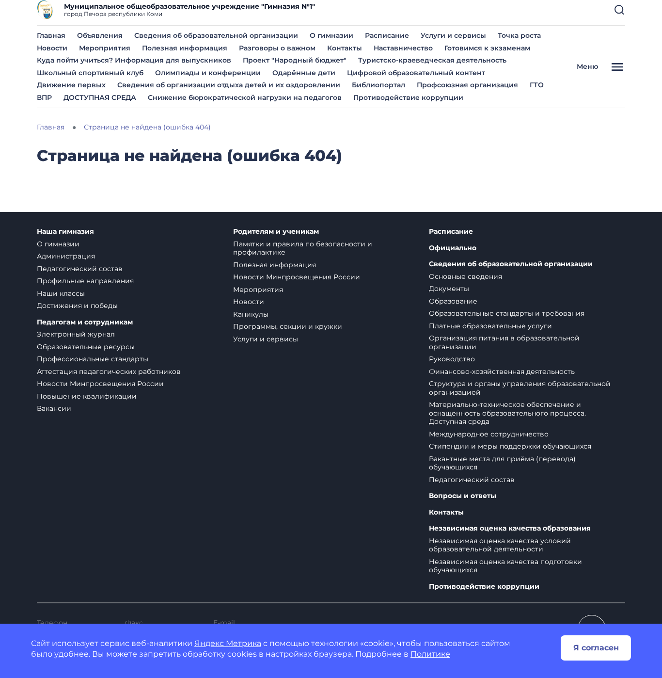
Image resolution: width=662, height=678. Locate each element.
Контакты (344, 48)
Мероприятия (104, 48)
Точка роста (519, 35)
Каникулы (250, 314)
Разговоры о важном (277, 48)
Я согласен (596, 647)
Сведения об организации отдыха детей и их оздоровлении (228, 85)
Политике (430, 654)
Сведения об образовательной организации (216, 35)
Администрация (66, 256)
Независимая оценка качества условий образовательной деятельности (500, 545)
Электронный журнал (76, 334)
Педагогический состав (80, 268)
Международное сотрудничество (489, 434)
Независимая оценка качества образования (510, 528)
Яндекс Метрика (227, 643)
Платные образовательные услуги (490, 326)
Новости (52, 48)
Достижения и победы (77, 305)
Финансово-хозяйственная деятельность (502, 371)
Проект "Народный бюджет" (295, 60)
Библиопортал (378, 85)
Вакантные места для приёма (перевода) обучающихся (502, 463)
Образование (453, 301)
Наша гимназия (65, 231)
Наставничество (403, 48)
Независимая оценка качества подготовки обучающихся (505, 566)
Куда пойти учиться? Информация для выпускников (134, 60)
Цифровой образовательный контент (416, 72)
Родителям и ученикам (276, 231)
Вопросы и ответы (462, 496)
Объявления (100, 35)
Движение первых (71, 85)
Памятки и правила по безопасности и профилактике (302, 248)
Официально (452, 248)
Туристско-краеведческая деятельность (432, 60)
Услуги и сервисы (453, 35)
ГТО (537, 85)
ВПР (44, 97)
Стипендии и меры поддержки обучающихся (510, 446)
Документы (449, 288)
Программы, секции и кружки (287, 326)
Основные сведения (465, 276)
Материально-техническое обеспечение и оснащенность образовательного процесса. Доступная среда (507, 413)
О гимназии (331, 35)
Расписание (387, 35)
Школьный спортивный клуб (90, 72)
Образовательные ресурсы (86, 346)
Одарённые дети (303, 72)
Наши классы (61, 293)
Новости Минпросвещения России (100, 383)
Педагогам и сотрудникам (85, 322)
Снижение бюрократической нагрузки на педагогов (245, 97)
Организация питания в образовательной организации (504, 342)
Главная (51, 35)
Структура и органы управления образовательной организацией (520, 388)
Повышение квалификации (87, 396)
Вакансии (54, 408)
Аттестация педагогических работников (109, 371)
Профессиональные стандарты (92, 359)
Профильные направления (85, 280)
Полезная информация (184, 48)
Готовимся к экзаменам (487, 48)
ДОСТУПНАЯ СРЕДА (99, 97)
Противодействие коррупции (408, 97)
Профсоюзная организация (467, 85)
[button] (619, 10)
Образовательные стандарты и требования (506, 313)
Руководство (452, 359)
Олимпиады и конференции (208, 72)
